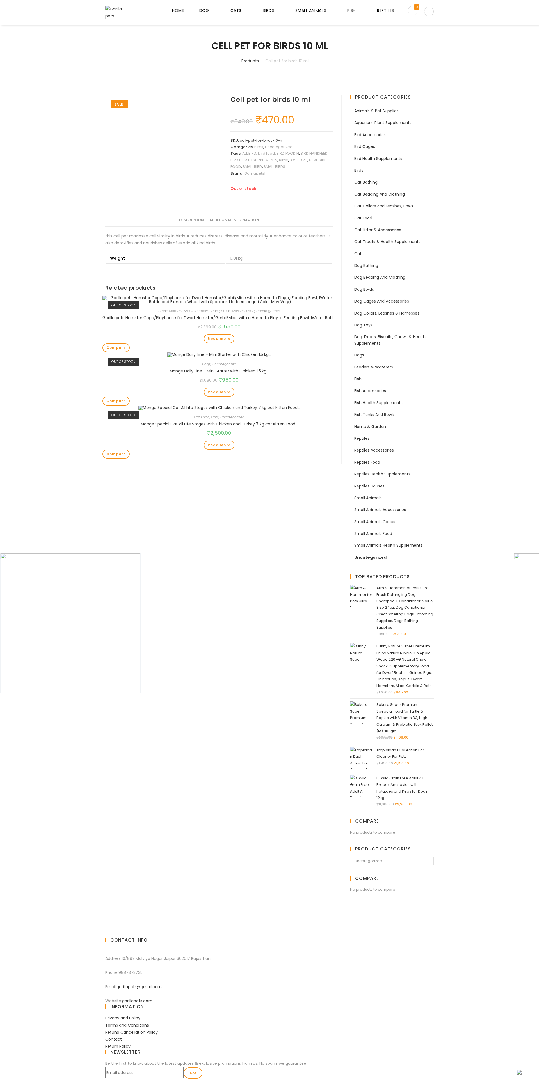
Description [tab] (191, 220)
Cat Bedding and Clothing (379, 194)
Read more (219, 338)
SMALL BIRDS (274, 166)
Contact (113, 1039)
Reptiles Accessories (374, 450)
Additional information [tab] (234, 220)
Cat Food (201, 417)
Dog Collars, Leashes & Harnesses (386, 313)
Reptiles (361, 438)
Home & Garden (370, 426)
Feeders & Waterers (373, 367)
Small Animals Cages (202, 310)
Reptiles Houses (369, 486)
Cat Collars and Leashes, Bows (383, 206)
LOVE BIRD (298, 160)
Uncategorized (279, 147)
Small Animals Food (238, 310)
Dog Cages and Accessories (381, 301)
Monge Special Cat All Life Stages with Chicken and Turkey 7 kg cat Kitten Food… (219, 424)
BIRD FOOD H (288, 153)
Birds (258, 147)
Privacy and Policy (122, 1018)
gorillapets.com (137, 1001)
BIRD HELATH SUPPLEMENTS (253, 160)
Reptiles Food (367, 462)
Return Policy (118, 1046)
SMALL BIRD (252, 166)
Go (193, 1072)
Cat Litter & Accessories (377, 230)
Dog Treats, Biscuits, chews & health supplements (390, 340)
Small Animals (170, 310)
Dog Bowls (364, 289)
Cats (215, 417)
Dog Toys (363, 325)
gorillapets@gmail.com (139, 987)
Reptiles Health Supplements (382, 474)
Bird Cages (364, 146)
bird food (266, 153)
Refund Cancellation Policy (131, 1032)
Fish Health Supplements (378, 403)
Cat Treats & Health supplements (387, 241)
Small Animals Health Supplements (388, 545)
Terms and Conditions (127, 1025)
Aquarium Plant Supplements (383, 122)
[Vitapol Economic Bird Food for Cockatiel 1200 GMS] (70, 623)
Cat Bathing (366, 182)
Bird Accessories (370, 135)
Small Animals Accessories (380, 509)
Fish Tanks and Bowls (374, 414)
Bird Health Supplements (378, 158)
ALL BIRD (249, 153)
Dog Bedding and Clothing (379, 277)
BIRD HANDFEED (314, 153)
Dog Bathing (366, 265)
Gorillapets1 (254, 173)
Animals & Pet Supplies (376, 111)
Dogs (206, 364)
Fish (358, 379)
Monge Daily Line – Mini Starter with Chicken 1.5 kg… (219, 371)
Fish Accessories (370, 390)
